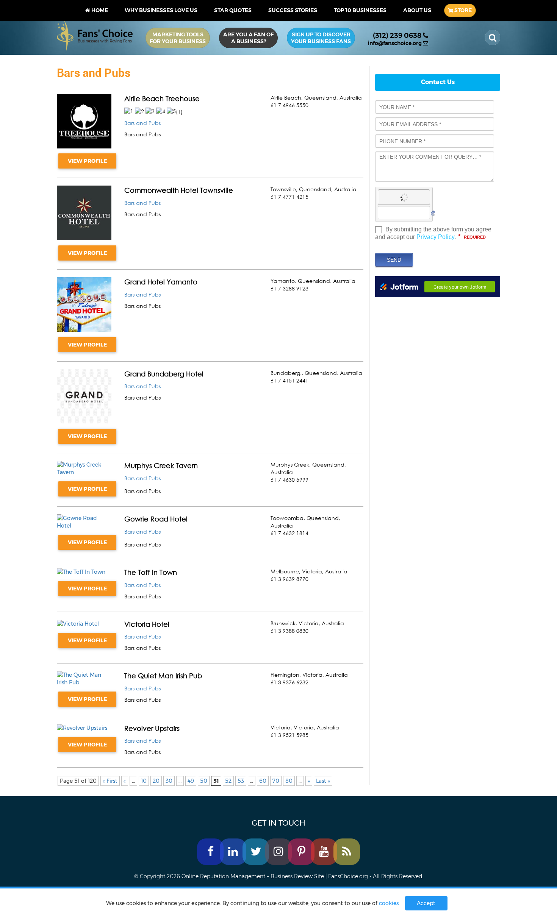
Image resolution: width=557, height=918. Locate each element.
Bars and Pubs (142, 122)
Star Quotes (233, 10)
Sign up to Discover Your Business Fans (321, 38)
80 (289, 780)
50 (203, 780)
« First (110, 780)
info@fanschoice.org (395, 43)
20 (156, 780)
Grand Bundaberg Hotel (163, 374)
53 (241, 780)
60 (262, 780)
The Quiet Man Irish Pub (163, 675)
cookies (389, 903)
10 (144, 780)
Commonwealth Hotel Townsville (178, 190)
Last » (323, 780)
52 (228, 780)
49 (191, 780)
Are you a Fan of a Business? (248, 38)
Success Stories (292, 10)
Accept (426, 903)
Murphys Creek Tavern (161, 465)
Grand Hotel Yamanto (160, 282)
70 (275, 780)
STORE (462, 10)
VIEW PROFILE (87, 161)
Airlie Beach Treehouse (162, 98)
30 (169, 780)
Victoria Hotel (146, 624)
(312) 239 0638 (398, 35)
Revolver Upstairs (152, 728)
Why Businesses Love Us (161, 10)
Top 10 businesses (360, 10)
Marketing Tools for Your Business (178, 38)
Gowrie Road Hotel (156, 519)
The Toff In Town (150, 572)
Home (99, 10)
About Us (417, 10)
